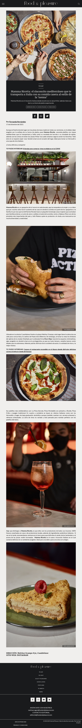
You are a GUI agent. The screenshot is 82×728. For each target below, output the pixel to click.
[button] (3, 4)
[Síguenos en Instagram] (38, 700)
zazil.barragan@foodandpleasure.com (41, 710)
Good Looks (41, 681)
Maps (41, 691)
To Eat (41, 86)
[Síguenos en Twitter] (49, 700)
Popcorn (41, 685)
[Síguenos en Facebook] (33, 700)
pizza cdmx (52, 107)
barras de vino (31, 107)
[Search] (79, 4)
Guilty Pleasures (41, 678)
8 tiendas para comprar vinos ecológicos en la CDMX (41, 149)
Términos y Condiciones (20, 725)
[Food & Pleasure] (41, 3)
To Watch (41, 688)
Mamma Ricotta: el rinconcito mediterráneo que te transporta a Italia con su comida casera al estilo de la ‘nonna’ (41, 94)
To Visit (41, 675)
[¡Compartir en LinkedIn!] (41, 116)
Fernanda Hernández (17, 122)
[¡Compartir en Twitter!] (47, 116)
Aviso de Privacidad (20, 721)
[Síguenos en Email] (44, 700)
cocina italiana (42, 107)
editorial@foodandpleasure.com (41, 715)
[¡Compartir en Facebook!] (34, 116)
